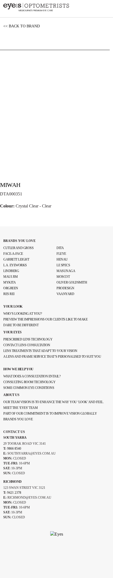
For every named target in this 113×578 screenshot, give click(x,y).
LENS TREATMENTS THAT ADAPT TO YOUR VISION (40, 351)
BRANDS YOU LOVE (19, 241)
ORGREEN (10, 288)
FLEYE (61, 254)
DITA (60, 248)
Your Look (12, 306)
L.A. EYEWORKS (15, 265)
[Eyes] (36, 6)
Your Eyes (12, 332)
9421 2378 (14, 493)
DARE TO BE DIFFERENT (20, 325)
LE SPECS (63, 265)
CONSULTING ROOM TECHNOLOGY (29, 382)
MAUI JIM (10, 277)
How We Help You (18, 369)
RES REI (9, 294)
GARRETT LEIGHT (16, 259)
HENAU (62, 259)
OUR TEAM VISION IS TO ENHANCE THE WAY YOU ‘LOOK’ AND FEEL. (53, 402)
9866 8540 (14, 448)
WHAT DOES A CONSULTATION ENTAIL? (31, 376)
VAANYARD (65, 294)
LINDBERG (11, 271)
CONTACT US (14, 432)
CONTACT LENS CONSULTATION (26, 345)
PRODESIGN (65, 288)
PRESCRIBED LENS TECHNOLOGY (27, 339)
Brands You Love (18, 419)
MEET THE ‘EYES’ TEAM (20, 408)
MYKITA (9, 282)
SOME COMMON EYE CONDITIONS (28, 388)
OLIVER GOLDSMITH (71, 282)
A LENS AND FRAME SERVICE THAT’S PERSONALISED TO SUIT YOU (52, 357)
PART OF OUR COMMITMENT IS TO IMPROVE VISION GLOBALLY (50, 413)
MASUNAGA (65, 271)
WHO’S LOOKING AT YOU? (22, 314)
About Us (11, 395)
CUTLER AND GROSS (18, 248)
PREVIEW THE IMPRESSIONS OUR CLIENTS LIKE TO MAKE (45, 319)
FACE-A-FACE (13, 254)
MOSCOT (63, 277)
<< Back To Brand (21, 26)
